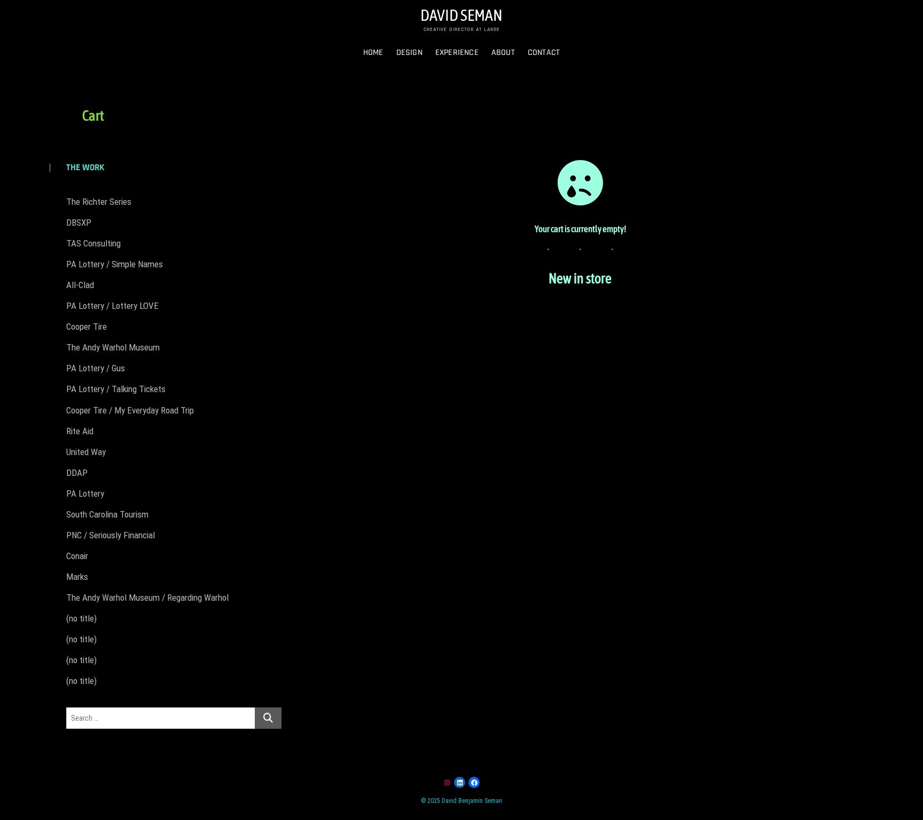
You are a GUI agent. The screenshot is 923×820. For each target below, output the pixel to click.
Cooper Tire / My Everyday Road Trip (130, 410)
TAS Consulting (93, 243)
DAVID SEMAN (461, 15)
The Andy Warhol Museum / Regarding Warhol (147, 597)
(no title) (81, 618)
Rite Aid (79, 431)
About (503, 52)
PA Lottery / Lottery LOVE (112, 305)
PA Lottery (85, 493)
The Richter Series (98, 201)
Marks (77, 576)
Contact (544, 52)
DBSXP (78, 222)
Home (373, 52)
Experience (457, 52)
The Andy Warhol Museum (113, 347)
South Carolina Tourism (107, 514)
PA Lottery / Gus (95, 368)
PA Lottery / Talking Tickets (116, 389)
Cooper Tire (86, 326)
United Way (86, 452)
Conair (77, 556)
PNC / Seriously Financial (110, 535)
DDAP (77, 472)
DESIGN (409, 52)
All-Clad (80, 285)
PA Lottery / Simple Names (114, 264)
